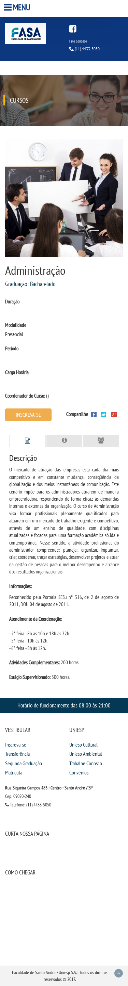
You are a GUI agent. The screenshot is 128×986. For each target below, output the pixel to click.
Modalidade (15, 325)
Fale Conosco (78, 41)
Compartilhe (77, 414)
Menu (21, 7)
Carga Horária (17, 372)
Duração (12, 301)
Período (11, 348)
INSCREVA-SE (28, 414)
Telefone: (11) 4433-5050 (30, 805)
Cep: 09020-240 (18, 796)
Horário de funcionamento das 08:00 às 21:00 (64, 705)
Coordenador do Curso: (25, 395)
